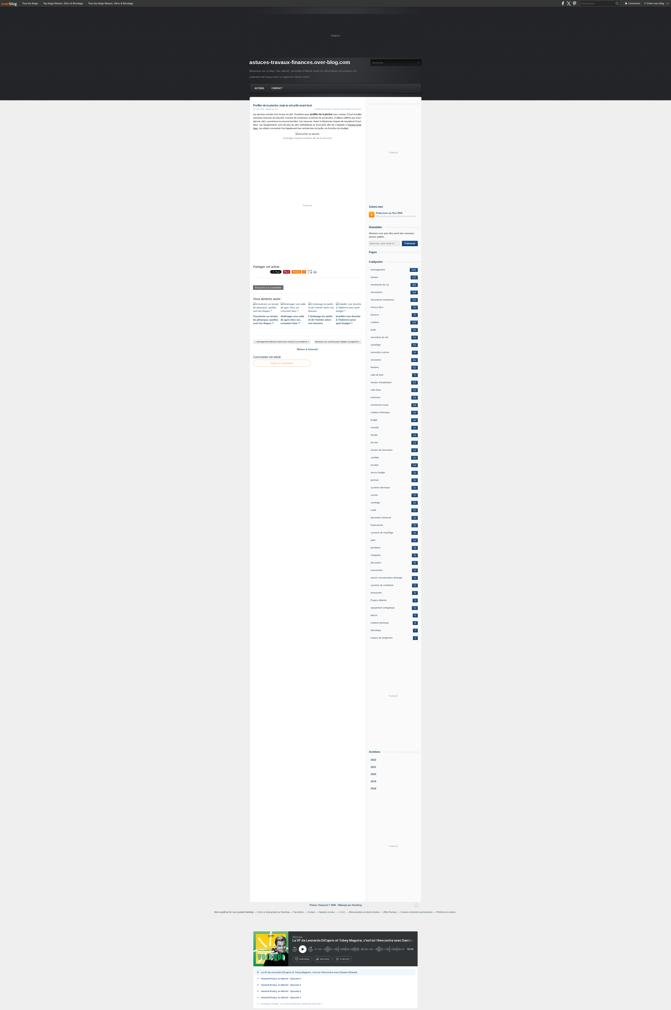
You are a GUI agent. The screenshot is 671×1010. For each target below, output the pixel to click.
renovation (376, 360)
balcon (374, 615)
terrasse (375, 314)
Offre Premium (390, 912)
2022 (373, 759)
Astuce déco (377, 307)
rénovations (376, 292)
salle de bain (377, 375)
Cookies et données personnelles (417, 912)
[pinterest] (574, 3)
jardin (373, 329)
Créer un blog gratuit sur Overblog (273, 912)
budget (374, 420)
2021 (373, 767)
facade (374, 435)
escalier (374, 465)
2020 (373, 774)
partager (324, 959)
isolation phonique (380, 622)
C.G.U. (342, 912)
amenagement (378, 269)
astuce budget (378, 472)
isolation (375, 322)
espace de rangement (381, 637)
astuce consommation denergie (386, 577)
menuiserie (376, 592)
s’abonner (304, 959)
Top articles (298, 912)
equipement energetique (383, 607)
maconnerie (376, 570)
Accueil (260, 88)
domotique (376, 630)
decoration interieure (381, 517)
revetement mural (379, 405)
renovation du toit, (380, 337)
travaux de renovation (381, 450)
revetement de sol (380, 284)
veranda (375, 427)
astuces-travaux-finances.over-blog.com (299, 62)
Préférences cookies (446, 912)
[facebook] (563, 3)
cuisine (374, 495)
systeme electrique (380, 487)
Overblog (357, 905)
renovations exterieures (382, 299)
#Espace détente (332, 109)
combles (375, 457)
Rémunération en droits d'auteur (364, 912)
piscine (374, 442)
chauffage (376, 344)
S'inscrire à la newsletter (268, 287)
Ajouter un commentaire (281, 363)
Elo (230, 912)
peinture (375, 480)
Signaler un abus (327, 912)
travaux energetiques (381, 382)
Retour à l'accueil (307, 349)
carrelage (375, 502)
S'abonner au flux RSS (389, 213)
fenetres (375, 367)
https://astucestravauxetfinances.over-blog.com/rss (397, 216)
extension (375, 397)
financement (377, 525)
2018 (373, 788)
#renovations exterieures (351, 109)
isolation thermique (380, 412)
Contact (277, 88)
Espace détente (379, 600)
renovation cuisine (380, 352)
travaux (374, 277)
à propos (344, 959)
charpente (376, 555)
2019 (373, 781)
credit (373, 510)
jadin (373, 540)
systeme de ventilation (382, 585)
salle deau (376, 390)
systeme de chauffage (382, 532)
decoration (376, 562)
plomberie (375, 547)
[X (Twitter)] (569, 3)
